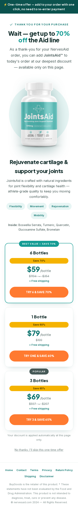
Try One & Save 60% (39, 356)
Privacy (47, 470)
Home (9, 470)
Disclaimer (47, 476)
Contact (21, 470)
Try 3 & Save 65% (39, 419)
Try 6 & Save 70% (39, 292)
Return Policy (64, 470)
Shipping (30, 476)
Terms (34, 470)
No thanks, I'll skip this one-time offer (39, 449)
